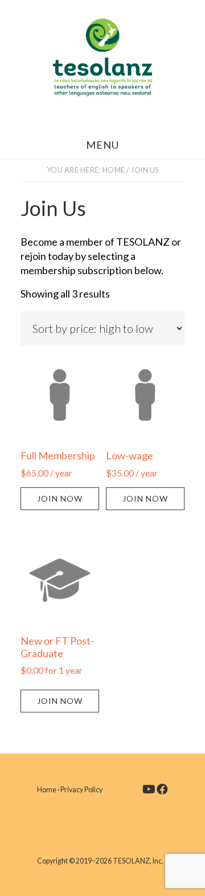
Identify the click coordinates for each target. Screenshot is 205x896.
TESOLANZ (102, 57)
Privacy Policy (81, 789)
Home (46, 789)
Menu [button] (102, 145)
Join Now (60, 498)
